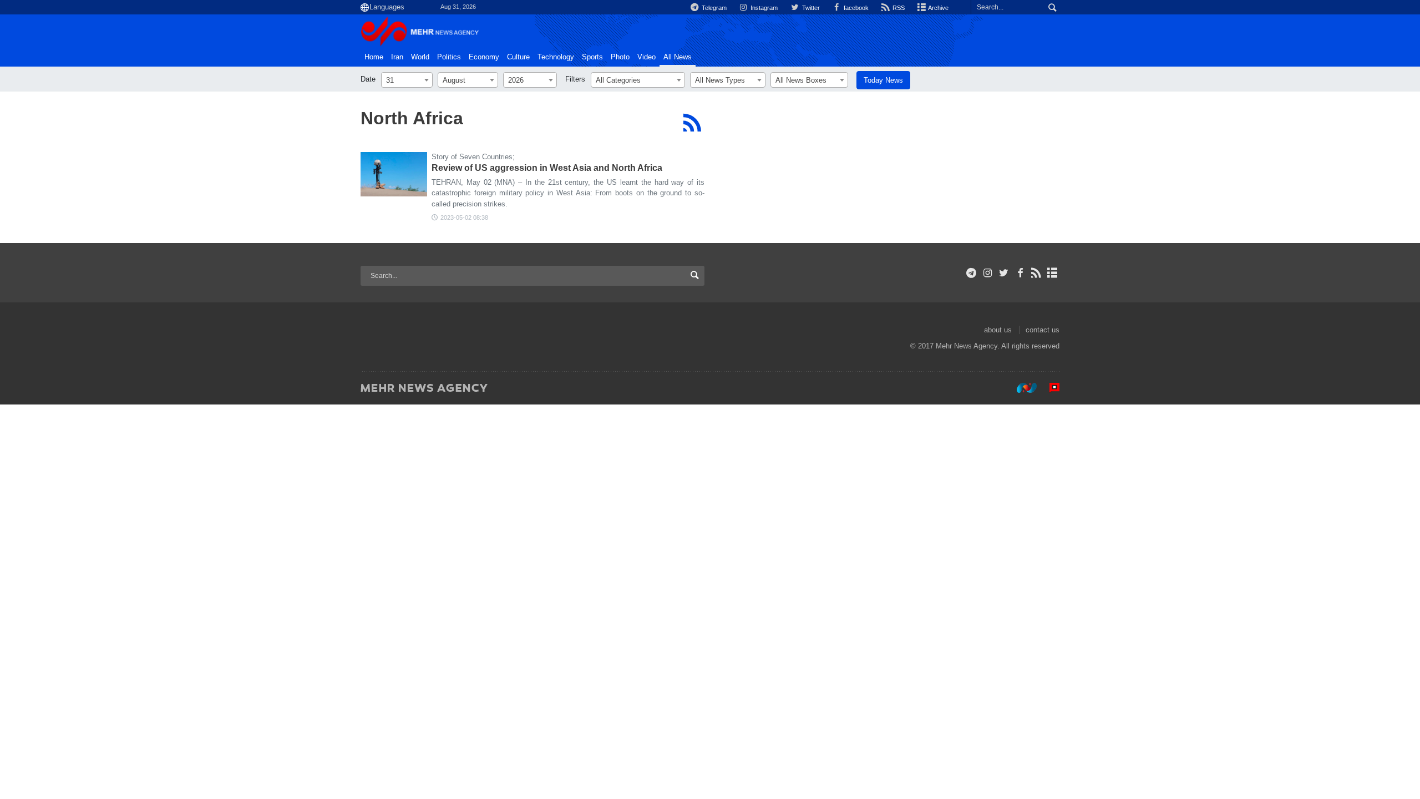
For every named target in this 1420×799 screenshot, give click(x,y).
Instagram (763, 7)
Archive (938, 7)
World (420, 57)
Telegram (713, 7)
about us (998, 330)
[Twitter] (1004, 273)
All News (677, 57)
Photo (620, 57)
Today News (883, 80)
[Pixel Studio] (1048, 387)
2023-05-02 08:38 (464, 217)
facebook (855, 7)
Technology (555, 57)
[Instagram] (988, 273)
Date (368, 79)
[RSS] (691, 123)
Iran (397, 57)
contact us (1042, 330)
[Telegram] (971, 273)
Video (646, 57)
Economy (484, 57)
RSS (898, 7)
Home (373, 57)
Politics (449, 57)
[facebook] (1020, 273)
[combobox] (407, 80)
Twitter (809, 7)
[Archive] (1052, 273)
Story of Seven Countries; (473, 157)
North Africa (412, 118)
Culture (518, 57)
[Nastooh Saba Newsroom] (1021, 387)
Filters (575, 79)
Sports (592, 57)
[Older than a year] (394, 174)
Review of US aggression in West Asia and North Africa (547, 168)
